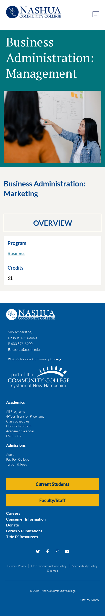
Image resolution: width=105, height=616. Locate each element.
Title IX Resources (22, 536)
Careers (13, 513)
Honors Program (18, 426)
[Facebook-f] (48, 551)
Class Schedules (17, 421)
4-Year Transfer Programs (25, 416)
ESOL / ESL (14, 436)
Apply (10, 454)
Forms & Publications (24, 530)
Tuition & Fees (16, 464)
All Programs (15, 411)
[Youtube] (67, 551)
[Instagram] (57, 551)
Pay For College (17, 459)
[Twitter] (38, 551)
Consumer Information (26, 519)
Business (16, 253)
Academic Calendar (20, 431)
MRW (95, 600)
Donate (12, 525)
